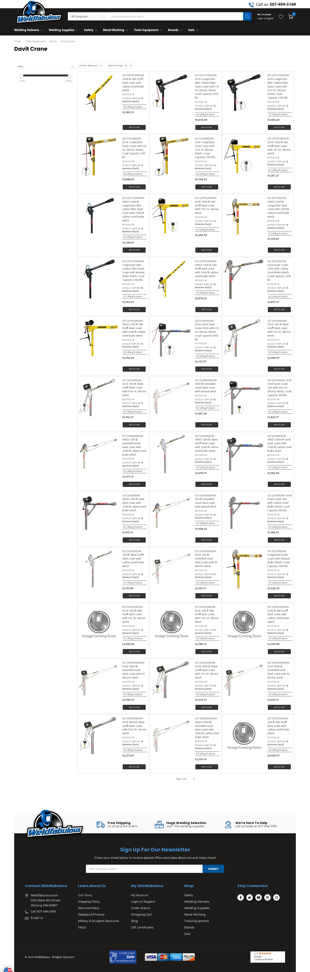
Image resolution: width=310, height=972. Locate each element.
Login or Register (143, 901)
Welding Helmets (26, 30)
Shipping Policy (89, 901)
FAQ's (82, 927)
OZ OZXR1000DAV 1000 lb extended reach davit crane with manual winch (206, 385)
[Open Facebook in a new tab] (241, 898)
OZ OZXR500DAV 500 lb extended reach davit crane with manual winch (205, 501)
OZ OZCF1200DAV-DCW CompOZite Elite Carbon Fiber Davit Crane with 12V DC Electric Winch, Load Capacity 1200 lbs (207, 86)
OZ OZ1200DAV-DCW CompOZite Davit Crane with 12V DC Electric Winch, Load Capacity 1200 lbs (134, 148)
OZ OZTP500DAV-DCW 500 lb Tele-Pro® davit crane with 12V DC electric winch (134, 614)
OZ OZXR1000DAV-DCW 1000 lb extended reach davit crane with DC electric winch (133, 670)
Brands (173, 30)
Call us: (276, 4)
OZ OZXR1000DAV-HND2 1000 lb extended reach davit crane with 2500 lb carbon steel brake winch (207, 727)
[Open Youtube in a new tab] (258, 898)
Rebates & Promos (91, 914)
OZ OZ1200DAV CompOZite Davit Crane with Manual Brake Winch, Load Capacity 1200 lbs (278, 558)
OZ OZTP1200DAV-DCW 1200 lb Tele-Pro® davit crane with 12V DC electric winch (279, 146)
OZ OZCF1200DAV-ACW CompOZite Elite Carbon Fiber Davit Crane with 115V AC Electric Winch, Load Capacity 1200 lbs (278, 86)
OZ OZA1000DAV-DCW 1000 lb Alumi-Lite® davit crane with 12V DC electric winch (206, 670)
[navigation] (46, 77)
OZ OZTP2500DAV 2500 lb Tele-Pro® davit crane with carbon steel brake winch (133, 82)
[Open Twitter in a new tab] (249, 898)
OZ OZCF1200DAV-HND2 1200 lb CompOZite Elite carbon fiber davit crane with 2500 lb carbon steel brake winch (133, 209)
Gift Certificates (142, 927)
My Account (140, 895)
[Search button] (247, 16)
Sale (191, 30)
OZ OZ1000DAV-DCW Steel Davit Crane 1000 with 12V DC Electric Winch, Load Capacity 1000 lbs (207, 330)
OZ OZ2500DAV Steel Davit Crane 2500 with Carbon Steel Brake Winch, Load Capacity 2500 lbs (279, 270)
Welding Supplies (61, 30)
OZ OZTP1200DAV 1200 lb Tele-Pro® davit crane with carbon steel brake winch (278, 614)
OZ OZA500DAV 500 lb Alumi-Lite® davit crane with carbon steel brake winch (133, 558)
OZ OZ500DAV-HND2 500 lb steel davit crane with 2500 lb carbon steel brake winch (134, 503)
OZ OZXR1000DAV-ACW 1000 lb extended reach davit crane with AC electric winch (278, 670)
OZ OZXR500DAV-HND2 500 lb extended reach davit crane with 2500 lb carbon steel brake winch (134, 445)
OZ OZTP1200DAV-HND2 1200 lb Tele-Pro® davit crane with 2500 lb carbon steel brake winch (206, 268)
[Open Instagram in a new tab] (276, 898)
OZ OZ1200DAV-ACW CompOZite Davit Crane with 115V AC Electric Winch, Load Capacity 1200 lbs (205, 148)
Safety (88, 30)
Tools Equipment (146, 30)
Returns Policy (88, 908)
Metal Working (113, 30)
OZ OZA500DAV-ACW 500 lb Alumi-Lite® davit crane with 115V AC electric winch (134, 387)
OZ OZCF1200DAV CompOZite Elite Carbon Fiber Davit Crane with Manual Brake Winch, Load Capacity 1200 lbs (133, 270)
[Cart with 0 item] (290, 16)
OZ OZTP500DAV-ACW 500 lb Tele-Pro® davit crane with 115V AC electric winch (207, 614)
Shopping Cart (141, 914)
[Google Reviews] (267, 957)
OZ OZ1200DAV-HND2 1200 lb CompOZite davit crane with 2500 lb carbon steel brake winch (278, 207)
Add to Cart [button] (134, 127)
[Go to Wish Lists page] (281, 16)
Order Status (140, 908)
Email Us (37, 918)
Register (270, 18)
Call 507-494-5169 (43, 911)
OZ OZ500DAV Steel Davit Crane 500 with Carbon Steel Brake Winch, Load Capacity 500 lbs (279, 503)
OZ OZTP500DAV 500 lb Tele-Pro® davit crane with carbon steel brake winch (278, 725)
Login (260, 18)
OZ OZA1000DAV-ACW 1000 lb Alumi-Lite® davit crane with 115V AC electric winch (134, 725)
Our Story (85, 895)
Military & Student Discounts (98, 921)
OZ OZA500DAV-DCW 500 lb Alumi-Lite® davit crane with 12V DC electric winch (279, 328)
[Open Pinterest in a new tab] (267, 898)
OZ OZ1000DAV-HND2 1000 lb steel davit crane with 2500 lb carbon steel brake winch (279, 443)
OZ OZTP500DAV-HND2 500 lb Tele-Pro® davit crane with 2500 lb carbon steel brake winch (134, 328)
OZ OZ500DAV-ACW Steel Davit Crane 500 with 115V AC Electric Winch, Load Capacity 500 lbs (279, 387)
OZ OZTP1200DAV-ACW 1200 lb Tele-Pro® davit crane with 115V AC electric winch (207, 205)
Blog (134, 921)
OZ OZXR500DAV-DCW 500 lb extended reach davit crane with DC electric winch (206, 558)
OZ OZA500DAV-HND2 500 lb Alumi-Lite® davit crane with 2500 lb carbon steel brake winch (206, 443)
